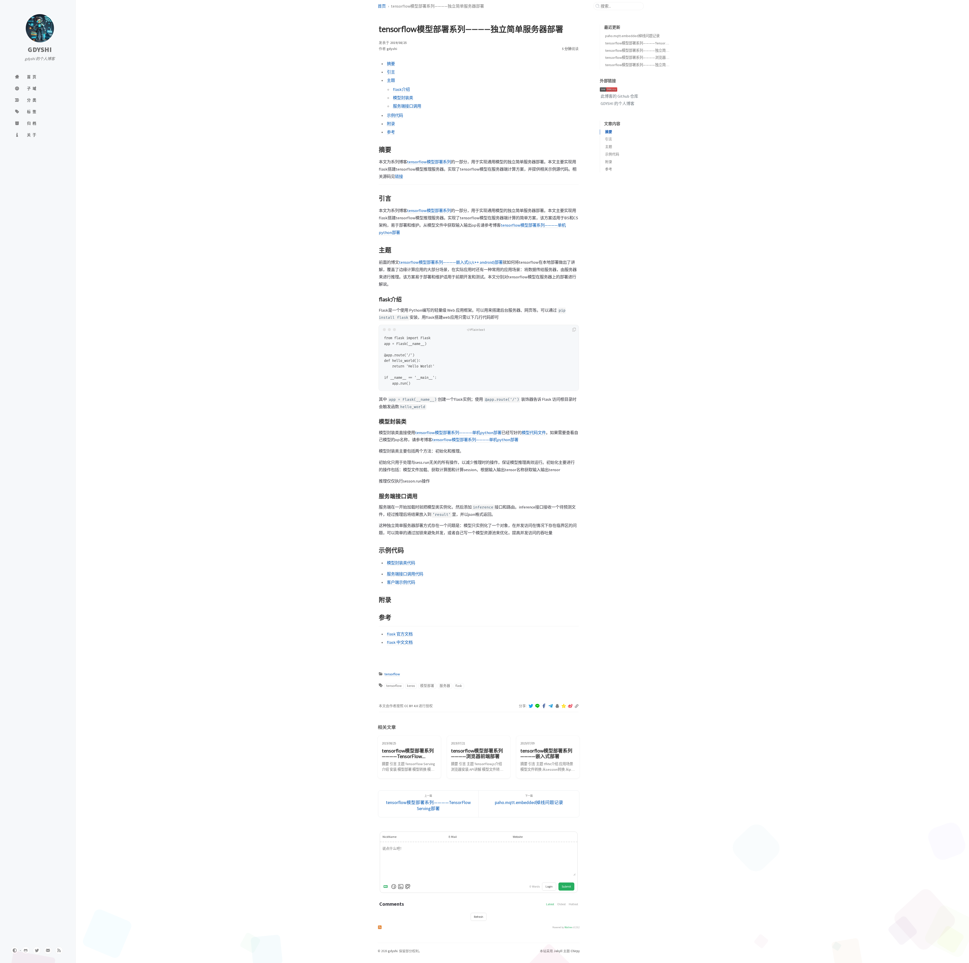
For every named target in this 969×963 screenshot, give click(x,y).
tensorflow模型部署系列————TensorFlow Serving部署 (648, 43)
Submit (566, 886)
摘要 (391, 63)
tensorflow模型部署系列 (429, 161)
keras (411, 686)
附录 (391, 123)
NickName (389, 837)
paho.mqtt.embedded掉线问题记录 (632, 36)
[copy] (574, 329)
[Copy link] (577, 706)
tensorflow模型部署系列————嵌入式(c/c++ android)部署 (451, 262)
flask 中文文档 (400, 642)
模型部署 (427, 686)
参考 (391, 132)
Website (518, 837)
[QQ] (557, 706)
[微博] (570, 706)
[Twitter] (531, 706)
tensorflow (392, 674)
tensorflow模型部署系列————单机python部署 (458, 432)
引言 (391, 71)
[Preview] (408, 887)
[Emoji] (394, 887)
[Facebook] (544, 706)
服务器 (445, 686)
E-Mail (453, 837)
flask (458, 686)
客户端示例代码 (401, 582)
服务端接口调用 (407, 106)
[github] (25, 950)
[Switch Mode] (14, 950)
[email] (47, 950)
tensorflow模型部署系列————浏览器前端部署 (642, 57)
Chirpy (575, 951)
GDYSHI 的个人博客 (617, 103)
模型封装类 (403, 97)
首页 (382, 6)
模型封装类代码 (401, 562)
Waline (568, 927)
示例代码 (395, 115)
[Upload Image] (401, 887)
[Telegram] (550, 706)
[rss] (59, 950)
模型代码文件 (534, 432)
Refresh (478, 917)
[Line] (537, 706)
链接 (399, 176)
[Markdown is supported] (387, 887)
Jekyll (558, 951)
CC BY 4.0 (411, 706)
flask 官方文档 (400, 633)
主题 (391, 80)
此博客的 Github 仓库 (619, 96)
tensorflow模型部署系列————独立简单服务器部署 (646, 50)
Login (549, 886)
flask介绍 (401, 89)
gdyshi (392, 49)
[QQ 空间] (563, 706)
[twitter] (36, 950)
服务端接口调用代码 (405, 573)
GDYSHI (40, 49)
